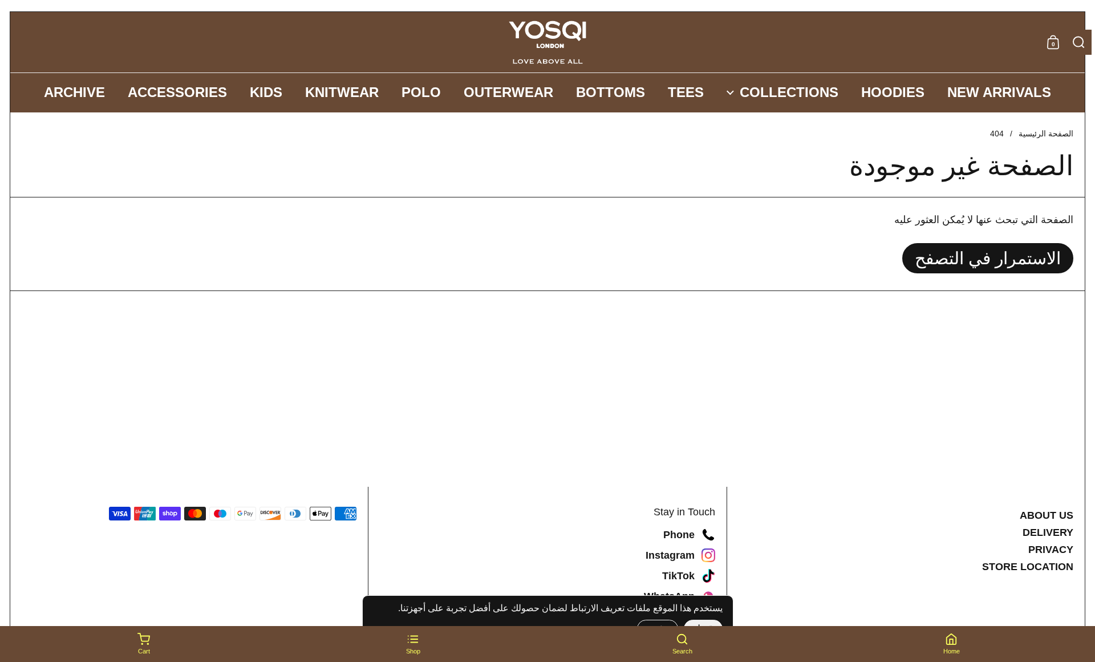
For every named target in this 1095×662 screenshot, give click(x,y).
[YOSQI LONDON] (547, 42)
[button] (1079, 42)
